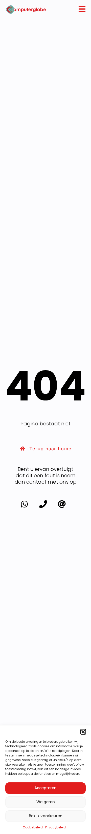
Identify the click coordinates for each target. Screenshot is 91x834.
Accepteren (45, 788)
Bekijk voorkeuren (45, 815)
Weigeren (45, 802)
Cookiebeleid (33, 827)
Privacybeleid (55, 827)
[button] (83, 731)
